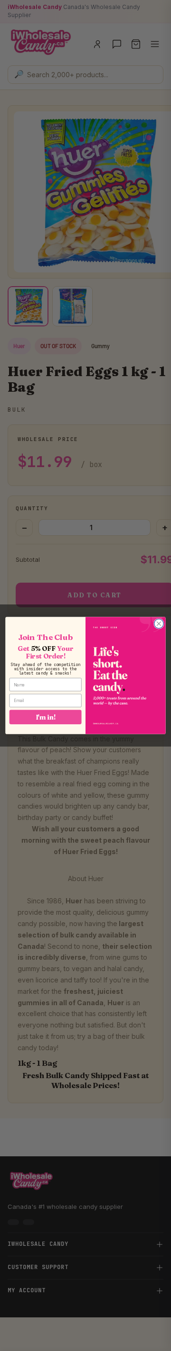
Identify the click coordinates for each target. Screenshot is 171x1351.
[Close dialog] (159, 624)
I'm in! (46, 717)
